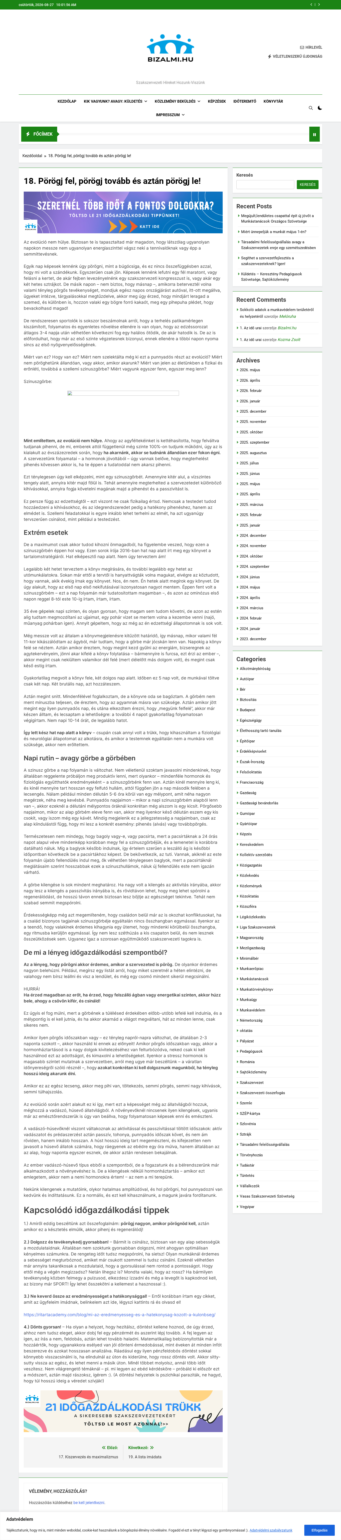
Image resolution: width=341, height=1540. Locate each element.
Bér (242, 689)
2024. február (251, 618)
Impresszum (168, 115)
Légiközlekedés (253, 917)
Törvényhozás (251, 1155)
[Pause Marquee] (314, 134)
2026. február (251, 390)
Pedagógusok (251, 1051)
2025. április (250, 494)
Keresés (244, 175)
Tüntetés (247, 1175)
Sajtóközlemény (253, 1072)
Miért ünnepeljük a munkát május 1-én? (273, 232)
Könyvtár (273, 101)
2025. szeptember (254, 442)
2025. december (253, 411)
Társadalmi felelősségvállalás (265, 1144)
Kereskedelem (252, 844)
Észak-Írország (252, 762)
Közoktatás (249, 896)
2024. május (250, 587)
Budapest (247, 710)
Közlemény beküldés (175, 101)
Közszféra (248, 906)
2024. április (250, 598)
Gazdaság (248, 793)
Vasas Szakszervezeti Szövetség (267, 1196)
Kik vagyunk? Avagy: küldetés (113, 101)
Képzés (246, 834)
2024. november (253, 546)
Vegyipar (247, 1207)
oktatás (246, 1030)
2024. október (251, 556)
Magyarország (251, 937)
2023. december (253, 639)
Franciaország (251, 782)
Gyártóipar (248, 824)
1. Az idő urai (251, 328)
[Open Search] (311, 108)
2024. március (251, 608)
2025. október (251, 432)
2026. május (250, 370)
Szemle (246, 1103)
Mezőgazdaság (252, 948)
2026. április (250, 380)
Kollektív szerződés (256, 855)
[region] (170, 1526)
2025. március (251, 504)
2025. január (250, 525)
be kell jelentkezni (88, 1502)
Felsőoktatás (251, 772)
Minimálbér (249, 958)
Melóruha (287, 316)
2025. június (250, 473)
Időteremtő (244, 101)
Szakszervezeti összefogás (262, 1093)
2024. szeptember (254, 566)
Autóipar (247, 679)
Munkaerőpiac (252, 968)
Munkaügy (248, 999)
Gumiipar (247, 813)
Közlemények (251, 886)
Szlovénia (248, 1124)
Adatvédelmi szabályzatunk (271, 1530)
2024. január (250, 628)
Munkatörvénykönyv (256, 989)
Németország (251, 1020)
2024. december (253, 535)
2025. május (250, 484)
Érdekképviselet (253, 751)
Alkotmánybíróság (255, 668)
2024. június (250, 577)
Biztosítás (248, 699)
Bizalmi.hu (287, 327)
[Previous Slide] (311, 4)
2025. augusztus (253, 453)
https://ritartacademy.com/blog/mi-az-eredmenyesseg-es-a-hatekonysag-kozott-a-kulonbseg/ (119, 1314)
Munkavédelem (252, 1010)
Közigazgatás (251, 865)
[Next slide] (319, 4)
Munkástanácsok (254, 979)
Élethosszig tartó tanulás (261, 730)
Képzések (217, 101)
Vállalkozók (250, 1186)
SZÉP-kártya (250, 1113)
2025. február (251, 515)
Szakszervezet (252, 1082)
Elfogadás (320, 1530)
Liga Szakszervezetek (258, 927)
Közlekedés (249, 875)
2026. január (250, 401)
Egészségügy (251, 720)
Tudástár (247, 1165)
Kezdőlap (67, 101)
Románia (247, 1062)
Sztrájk (245, 1134)
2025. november (253, 421)
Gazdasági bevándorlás (259, 803)
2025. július (249, 463)
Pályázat (247, 1041)
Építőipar (247, 741)
